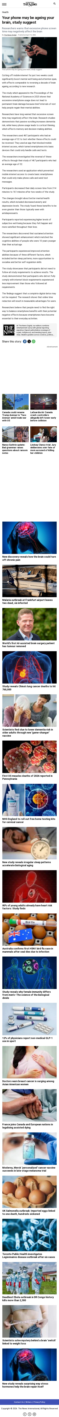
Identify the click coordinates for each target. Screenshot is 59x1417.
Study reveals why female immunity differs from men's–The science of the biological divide (26, 994)
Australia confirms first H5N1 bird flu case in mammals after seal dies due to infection (27, 950)
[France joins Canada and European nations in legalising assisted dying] (29, 1105)
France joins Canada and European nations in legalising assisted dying (27, 1126)
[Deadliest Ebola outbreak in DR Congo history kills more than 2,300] (29, 1278)
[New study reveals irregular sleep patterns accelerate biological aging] (29, 843)
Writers (29, 1402)
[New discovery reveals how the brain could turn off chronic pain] (29, 538)
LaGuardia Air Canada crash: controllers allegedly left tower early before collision (43, 416)
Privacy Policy (39, 1402)
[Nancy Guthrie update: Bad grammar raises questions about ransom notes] (15, 434)
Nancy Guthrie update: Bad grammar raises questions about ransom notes (15, 449)
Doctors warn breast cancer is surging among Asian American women (28, 1083)
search (55, 4)
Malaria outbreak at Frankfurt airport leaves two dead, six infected (27, 602)
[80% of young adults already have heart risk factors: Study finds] (29, 886)
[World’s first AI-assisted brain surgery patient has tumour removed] (29, 624)
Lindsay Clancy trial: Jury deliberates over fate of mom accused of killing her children (43, 449)
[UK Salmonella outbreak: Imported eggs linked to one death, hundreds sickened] (29, 1192)
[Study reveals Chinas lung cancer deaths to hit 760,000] (29, 667)
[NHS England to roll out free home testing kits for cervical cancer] (29, 800)
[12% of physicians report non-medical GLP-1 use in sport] (29, 1019)
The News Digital (10, 35)
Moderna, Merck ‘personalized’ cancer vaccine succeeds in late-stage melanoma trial (28, 1169)
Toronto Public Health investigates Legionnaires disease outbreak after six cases (28, 1256)
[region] (29, 369)
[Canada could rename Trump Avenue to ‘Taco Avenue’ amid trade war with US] (15, 402)
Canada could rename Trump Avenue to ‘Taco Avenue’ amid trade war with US (14, 416)
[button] (25, 341)
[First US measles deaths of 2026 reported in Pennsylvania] (29, 757)
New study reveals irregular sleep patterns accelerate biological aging (26, 864)
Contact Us (19, 1402)
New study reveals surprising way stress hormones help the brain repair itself (25, 1385)
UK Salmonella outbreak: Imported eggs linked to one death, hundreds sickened (28, 1212)
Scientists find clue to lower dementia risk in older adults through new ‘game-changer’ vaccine (27, 732)
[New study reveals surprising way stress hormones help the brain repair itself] (29, 1364)
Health (5, 12)
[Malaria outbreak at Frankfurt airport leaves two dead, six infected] (29, 581)
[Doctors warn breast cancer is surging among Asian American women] (29, 1062)
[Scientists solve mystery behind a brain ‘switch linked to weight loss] (29, 1321)
